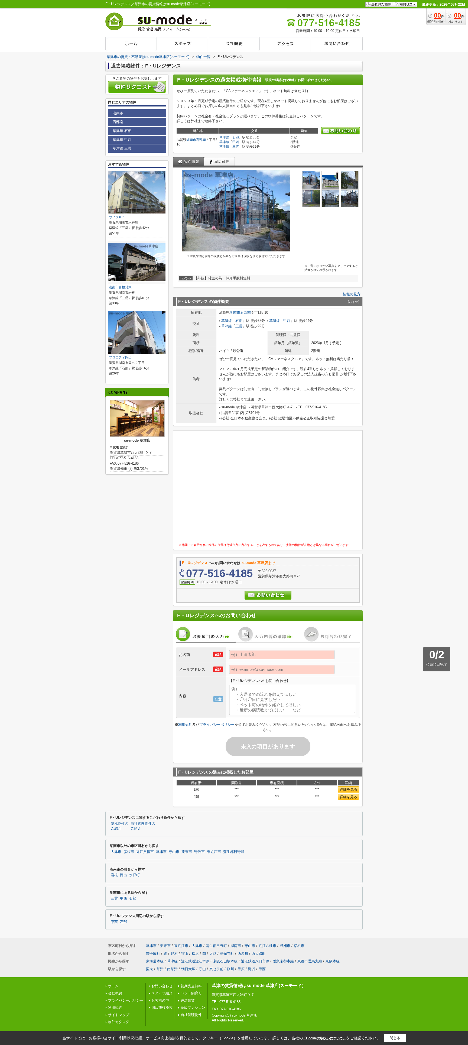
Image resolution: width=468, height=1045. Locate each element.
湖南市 (191, 140)
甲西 (235, 142)
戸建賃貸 (188, 1000)
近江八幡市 (145, 852)
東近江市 (214, 852)
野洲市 (199, 852)
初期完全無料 (191, 986)
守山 (184, 954)
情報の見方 (351, 294)
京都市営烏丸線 (309, 961)
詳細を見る (348, 789)
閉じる (395, 1038)
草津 (160, 969)
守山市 (174, 852)
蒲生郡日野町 (233, 852)
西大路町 (259, 954)
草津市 (161, 852)
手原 (241, 969)
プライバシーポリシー (217, 725)
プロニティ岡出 (120, 357)
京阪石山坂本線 (225, 961)
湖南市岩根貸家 (120, 287)
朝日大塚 (188, 969)
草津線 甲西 (122, 140)
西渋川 (243, 954)
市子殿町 (153, 954)
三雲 (235, 146)
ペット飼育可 (191, 993)
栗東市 (186, 852)
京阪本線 (333, 961)
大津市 (116, 852)
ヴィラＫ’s (116, 217)
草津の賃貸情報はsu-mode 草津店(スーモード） (259, 985)
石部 (235, 137)
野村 (174, 954)
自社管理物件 (191, 1015)
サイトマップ (118, 1015)
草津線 (224, 137)
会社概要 (115, 993)
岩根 (114, 875)
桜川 (230, 969)
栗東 (149, 969)
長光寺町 (227, 954)
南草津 (172, 969)
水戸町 (134, 875)
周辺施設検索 (162, 1007)
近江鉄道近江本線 (195, 961)
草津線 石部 (122, 131)
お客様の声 (160, 1000)
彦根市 (128, 852)
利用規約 (185, 725)
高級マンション (193, 1007)
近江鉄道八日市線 (255, 961)
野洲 (251, 969)
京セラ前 (216, 969)
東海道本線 (155, 961)
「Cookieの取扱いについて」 (324, 1038)
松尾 (195, 954)
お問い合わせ (162, 986)
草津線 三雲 (122, 148)
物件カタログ (118, 1022)
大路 (212, 954)
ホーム (113, 986)
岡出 (123, 875)
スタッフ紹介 (162, 993)
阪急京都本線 (283, 961)
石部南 (201, 140)
